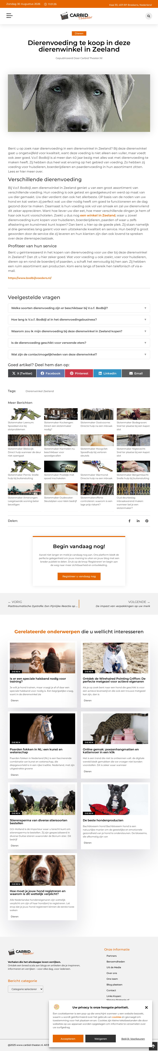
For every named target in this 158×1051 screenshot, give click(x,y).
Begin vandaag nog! (79, 546)
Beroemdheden (116, 961)
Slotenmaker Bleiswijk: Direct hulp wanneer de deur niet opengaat (24, 452)
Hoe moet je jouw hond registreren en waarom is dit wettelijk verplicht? (38, 892)
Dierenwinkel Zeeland (40, 391)
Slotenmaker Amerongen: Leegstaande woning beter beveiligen (23, 501)
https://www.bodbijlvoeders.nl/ (29, 278)
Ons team (112, 978)
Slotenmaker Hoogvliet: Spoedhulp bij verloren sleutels (94, 452)
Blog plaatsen (114, 984)
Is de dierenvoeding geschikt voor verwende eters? (79, 343)
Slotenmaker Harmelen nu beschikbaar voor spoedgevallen (59, 452)
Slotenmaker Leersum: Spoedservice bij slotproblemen (21, 426)
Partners (112, 955)
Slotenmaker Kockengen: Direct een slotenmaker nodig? (58, 426)
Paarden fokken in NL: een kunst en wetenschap (36, 751)
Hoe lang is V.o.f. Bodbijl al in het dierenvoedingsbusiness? (79, 319)
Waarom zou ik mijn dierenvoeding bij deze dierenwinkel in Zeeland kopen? (79, 331)
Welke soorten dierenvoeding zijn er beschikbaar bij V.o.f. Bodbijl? (79, 308)
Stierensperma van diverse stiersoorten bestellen (38, 821)
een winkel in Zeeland (97, 215)
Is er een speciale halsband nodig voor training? (38, 680)
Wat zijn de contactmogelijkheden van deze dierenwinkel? (79, 354)
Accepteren (68, 1038)
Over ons (112, 973)
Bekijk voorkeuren (133, 1038)
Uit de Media (114, 967)
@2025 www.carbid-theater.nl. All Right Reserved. (37, 1045)
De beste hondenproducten (103, 820)
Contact (111, 990)
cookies (116, 1017)
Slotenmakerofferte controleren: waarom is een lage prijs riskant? (96, 501)
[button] (146, 1007)
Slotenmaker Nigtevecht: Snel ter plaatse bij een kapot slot (133, 452)
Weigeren (100, 1038)
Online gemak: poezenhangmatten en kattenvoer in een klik (111, 751)
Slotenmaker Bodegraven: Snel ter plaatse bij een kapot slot (133, 426)
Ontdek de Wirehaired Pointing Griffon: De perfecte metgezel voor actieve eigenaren (114, 680)
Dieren (79, 33)
